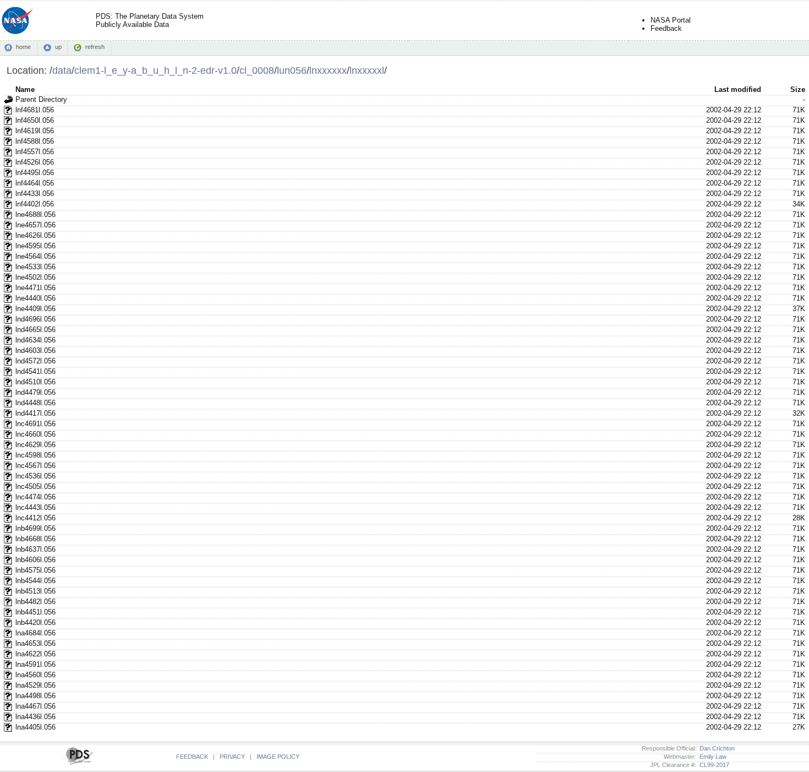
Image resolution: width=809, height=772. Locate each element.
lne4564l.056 (35, 256)
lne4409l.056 (35, 309)
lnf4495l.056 (34, 172)
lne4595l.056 (35, 246)
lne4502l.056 (35, 277)
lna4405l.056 (35, 727)
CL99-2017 (712, 765)
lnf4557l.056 (34, 152)
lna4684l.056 (35, 633)
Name (25, 89)
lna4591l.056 (35, 664)
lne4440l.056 (35, 298)
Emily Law (711, 756)
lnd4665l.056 (35, 329)
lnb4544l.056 (35, 581)
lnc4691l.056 (35, 424)
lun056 (292, 70)
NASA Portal (671, 20)
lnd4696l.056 (35, 319)
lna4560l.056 (35, 675)
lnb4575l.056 (35, 570)
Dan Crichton (715, 748)
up (58, 47)
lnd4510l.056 (35, 382)
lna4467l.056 (35, 706)
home (23, 47)
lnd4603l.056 (35, 350)
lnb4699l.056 (35, 528)
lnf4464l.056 (34, 183)
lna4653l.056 (35, 643)
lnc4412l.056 (35, 518)
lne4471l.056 (35, 288)
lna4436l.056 (35, 717)
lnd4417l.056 (35, 413)
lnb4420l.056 (35, 622)
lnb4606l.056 (35, 560)
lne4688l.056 (35, 214)
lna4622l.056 (35, 654)
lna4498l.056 (35, 696)
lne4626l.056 (35, 235)
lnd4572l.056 (35, 361)
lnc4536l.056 (35, 476)
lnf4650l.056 (34, 120)
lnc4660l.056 (35, 434)
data (62, 70)
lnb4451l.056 (35, 612)
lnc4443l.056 (35, 507)
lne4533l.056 (35, 267)
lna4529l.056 (35, 685)
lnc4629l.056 (35, 445)
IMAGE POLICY (277, 756)
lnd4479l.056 (35, 392)
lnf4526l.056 (34, 162)
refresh (95, 47)
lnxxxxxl (366, 70)
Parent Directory (41, 99)
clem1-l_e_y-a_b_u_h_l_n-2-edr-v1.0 (155, 70)
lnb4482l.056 (35, 601)
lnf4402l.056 (34, 204)
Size (797, 89)
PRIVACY (232, 756)
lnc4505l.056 (35, 486)
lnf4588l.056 (34, 141)
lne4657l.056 (35, 225)
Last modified (737, 89)
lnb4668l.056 (35, 539)
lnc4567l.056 (35, 465)
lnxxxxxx (328, 70)
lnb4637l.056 (35, 549)
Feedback (666, 28)
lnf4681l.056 (34, 110)
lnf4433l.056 (34, 193)
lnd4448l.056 (35, 403)
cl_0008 (256, 70)
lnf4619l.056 (34, 131)
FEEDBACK (192, 756)
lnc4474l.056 (35, 497)
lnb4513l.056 (35, 591)
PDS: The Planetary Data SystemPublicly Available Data (150, 20)
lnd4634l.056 (35, 340)
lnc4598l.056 (35, 455)
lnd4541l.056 (35, 371)
